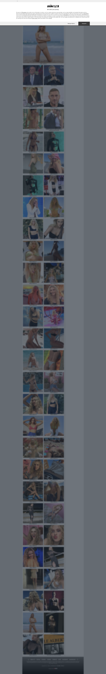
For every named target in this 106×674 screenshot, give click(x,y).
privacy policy (34, 18)
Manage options (71, 23)
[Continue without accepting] (17, 1)
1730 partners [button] (24, 12)
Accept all (84, 23)
